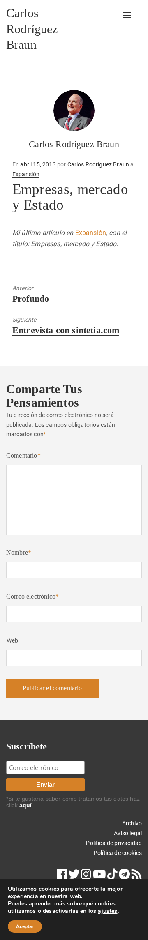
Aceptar (25, 926)
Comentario (23, 455)
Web (12, 640)
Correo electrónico (32, 596)
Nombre (18, 552)
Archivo (132, 823)
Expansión (25, 174)
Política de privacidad (114, 843)
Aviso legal (128, 833)
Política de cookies (118, 853)
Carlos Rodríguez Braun (32, 28)
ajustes (107, 911)
